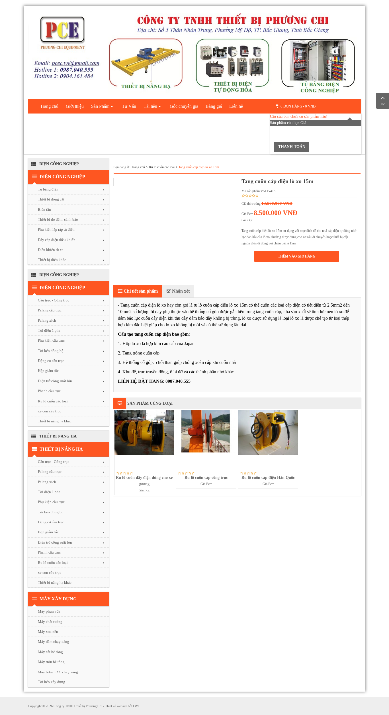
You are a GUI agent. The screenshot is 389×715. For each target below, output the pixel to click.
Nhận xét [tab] (180, 291)
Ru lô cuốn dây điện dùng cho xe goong (144, 480)
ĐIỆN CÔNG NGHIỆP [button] (62, 287)
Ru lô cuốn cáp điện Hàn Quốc (268, 477)
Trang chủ (138, 167)
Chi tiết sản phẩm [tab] (140, 291)
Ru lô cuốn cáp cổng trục (206, 477)
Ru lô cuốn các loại (162, 167)
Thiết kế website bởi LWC (122, 706)
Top (382, 104)
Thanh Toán (291, 147)
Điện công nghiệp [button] (62, 176)
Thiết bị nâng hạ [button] (61, 449)
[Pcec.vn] (194, 51)
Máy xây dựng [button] (58, 598)
